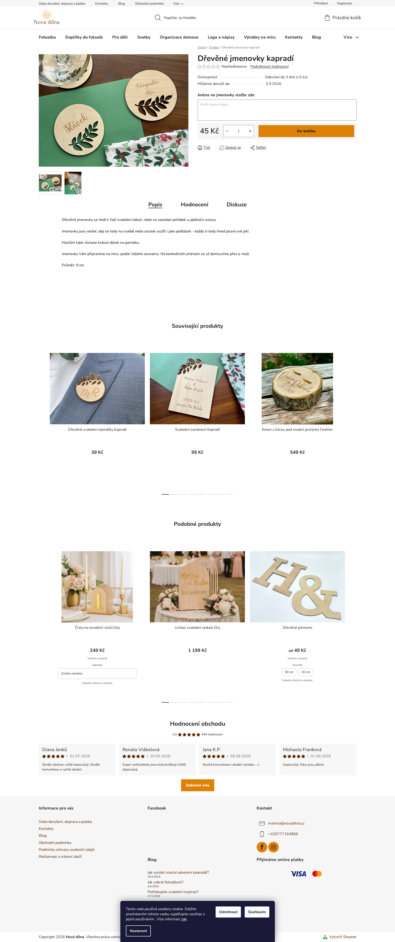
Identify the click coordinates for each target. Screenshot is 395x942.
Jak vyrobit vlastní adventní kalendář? (178, 873)
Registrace (344, 3)
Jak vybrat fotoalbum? (165, 882)
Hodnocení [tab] (194, 204)
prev (42, 422)
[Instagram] (273, 847)
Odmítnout (228, 912)
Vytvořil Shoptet (342, 936)
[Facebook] (262, 847)
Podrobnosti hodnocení (269, 66)
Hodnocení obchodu (197, 724)
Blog (121, 3)
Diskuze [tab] (237, 204)
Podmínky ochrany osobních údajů (67, 849)
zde (184, 919)
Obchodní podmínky (149, 3)
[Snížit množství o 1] (227, 131)
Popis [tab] (155, 204)
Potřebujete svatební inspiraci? (173, 892)
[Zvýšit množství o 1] (250, 131)
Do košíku (306, 131)
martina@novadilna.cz (286, 823)
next (352, 422)
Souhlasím (257, 912)
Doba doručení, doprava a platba (62, 3)
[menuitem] (47, 37)
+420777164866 (283, 834)
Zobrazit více (197, 785)
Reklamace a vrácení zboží (60, 856)
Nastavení (138, 930)
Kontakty (101, 3)
